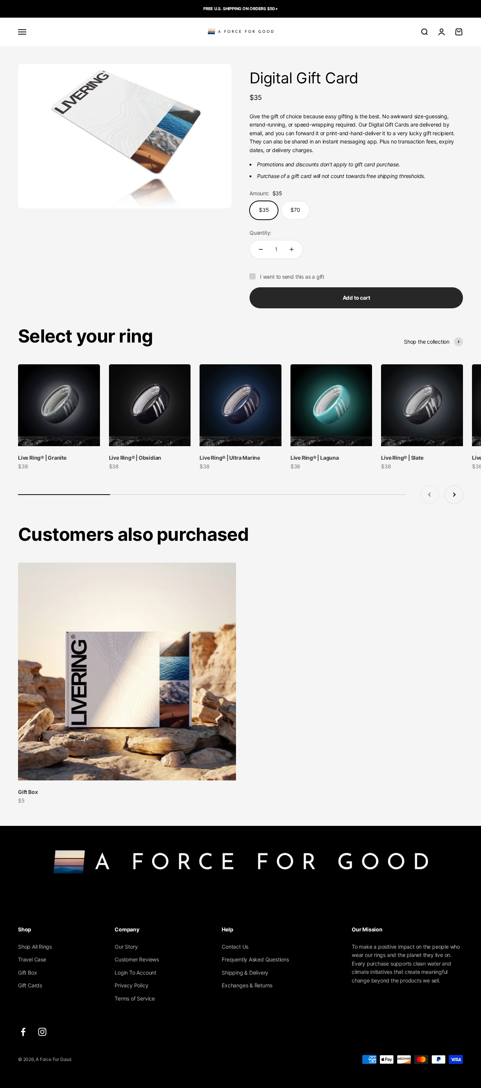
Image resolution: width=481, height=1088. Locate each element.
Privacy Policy (131, 985)
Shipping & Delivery (245, 972)
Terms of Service (135, 998)
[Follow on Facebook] (23, 1032)
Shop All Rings (35, 946)
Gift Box (28, 792)
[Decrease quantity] (261, 249)
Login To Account (135, 972)
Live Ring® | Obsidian (135, 457)
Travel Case (32, 959)
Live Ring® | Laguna (314, 457)
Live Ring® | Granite (42, 457)
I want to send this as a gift (292, 276)
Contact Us (235, 946)
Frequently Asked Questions (255, 959)
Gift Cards (30, 985)
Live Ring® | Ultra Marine (230, 457)
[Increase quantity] (292, 249)
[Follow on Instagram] (42, 1032)
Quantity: (260, 232)
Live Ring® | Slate (402, 457)
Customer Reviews (137, 959)
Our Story (126, 946)
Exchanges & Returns (247, 985)
